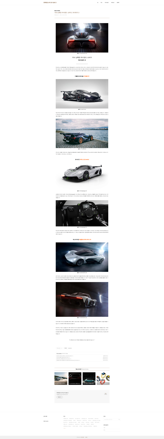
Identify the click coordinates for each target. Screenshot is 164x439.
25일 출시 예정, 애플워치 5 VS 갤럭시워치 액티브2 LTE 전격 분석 (67, 360)
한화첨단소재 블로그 (67, 426)
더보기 (64, 428)
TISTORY (82, 437)
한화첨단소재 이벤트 (96, 420)
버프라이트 (85, 420)
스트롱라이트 (78, 418)
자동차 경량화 (75, 426)
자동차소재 (77, 424)
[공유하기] (59, 348)
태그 (101, 2)
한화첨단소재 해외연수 (88, 426)
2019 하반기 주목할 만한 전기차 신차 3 (63, 358)
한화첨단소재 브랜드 (73, 422)
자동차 (81, 426)
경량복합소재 (71, 424)
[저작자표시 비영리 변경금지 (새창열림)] (70, 348)
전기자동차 (97, 422)
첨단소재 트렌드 (59, 353)
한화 (74, 420)
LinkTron (66, 422)
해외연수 (95, 426)
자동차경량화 (91, 418)
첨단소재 (65, 424)
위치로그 (112, 2)
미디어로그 (107, 2)
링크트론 (96, 418)
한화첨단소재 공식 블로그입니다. (62, 394)
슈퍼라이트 (83, 424)
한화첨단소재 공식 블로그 (50, 2)
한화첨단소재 (84, 418)
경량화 (88, 424)
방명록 (118, 2)
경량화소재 (66, 418)
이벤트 (92, 422)
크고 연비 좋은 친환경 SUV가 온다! (62, 357)
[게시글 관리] (61, 348)
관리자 (86, 437)
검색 (119, 419)
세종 (79, 422)
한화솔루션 (72, 418)
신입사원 (87, 422)
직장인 (83, 422)
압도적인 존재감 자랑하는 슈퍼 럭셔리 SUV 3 (64, 355)
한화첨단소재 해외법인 (68, 420)
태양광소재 (79, 420)
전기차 (90, 420)
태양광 (92, 424)
